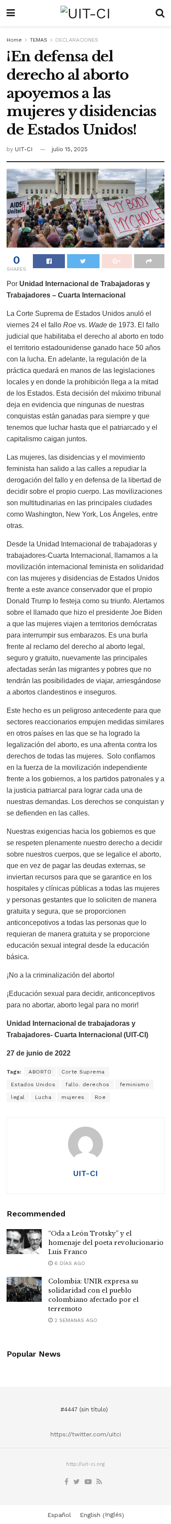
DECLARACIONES (76, 40)
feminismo (135, 1084)
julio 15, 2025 (70, 149)
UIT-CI (23, 149)
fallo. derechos (87, 1084)
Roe (100, 1097)
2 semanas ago (75, 1320)
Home (14, 40)
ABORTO (39, 1072)
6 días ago (69, 1263)
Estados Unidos (33, 1084)
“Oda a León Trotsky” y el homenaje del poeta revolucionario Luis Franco (106, 1243)
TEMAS (38, 40)
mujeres (73, 1097)
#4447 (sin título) (84, 1409)
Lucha (43, 1097)
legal (18, 1097)
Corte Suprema (83, 1072)
